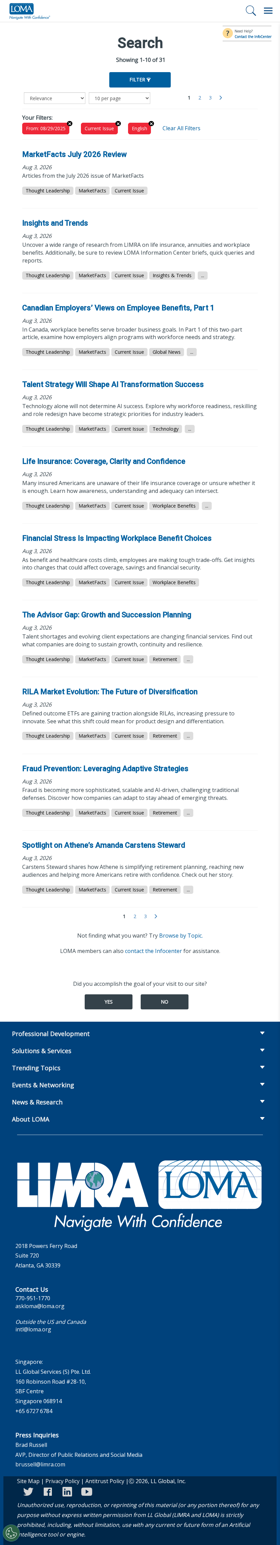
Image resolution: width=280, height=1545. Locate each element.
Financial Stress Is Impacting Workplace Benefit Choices (117, 538)
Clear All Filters (181, 128)
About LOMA (30, 1119)
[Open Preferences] (11, 1533)
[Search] (251, 10)
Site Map (28, 1481)
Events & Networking (43, 1085)
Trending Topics (36, 1068)
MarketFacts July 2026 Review (74, 154)
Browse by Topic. (181, 935)
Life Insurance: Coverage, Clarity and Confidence (103, 461)
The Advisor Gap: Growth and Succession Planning (106, 614)
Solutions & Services (41, 1051)
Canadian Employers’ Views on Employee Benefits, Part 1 (118, 308)
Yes (108, 1001)
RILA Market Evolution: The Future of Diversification (110, 691)
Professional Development (51, 1034)
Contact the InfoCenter (253, 36)
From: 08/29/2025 (46, 128)
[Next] (220, 98)
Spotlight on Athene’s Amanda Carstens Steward (103, 845)
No (164, 1001)
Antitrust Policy (104, 1481)
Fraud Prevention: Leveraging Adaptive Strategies (105, 768)
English (139, 128)
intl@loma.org (33, 1329)
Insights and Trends (55, 223)
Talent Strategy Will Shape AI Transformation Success (113, 384)
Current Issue (99, 128)
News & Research (37, 1102)
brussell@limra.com (40, 1464)
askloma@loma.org (40, 1306)
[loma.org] (29, 11)
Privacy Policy (62, 1481)
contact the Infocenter (153, 951)
